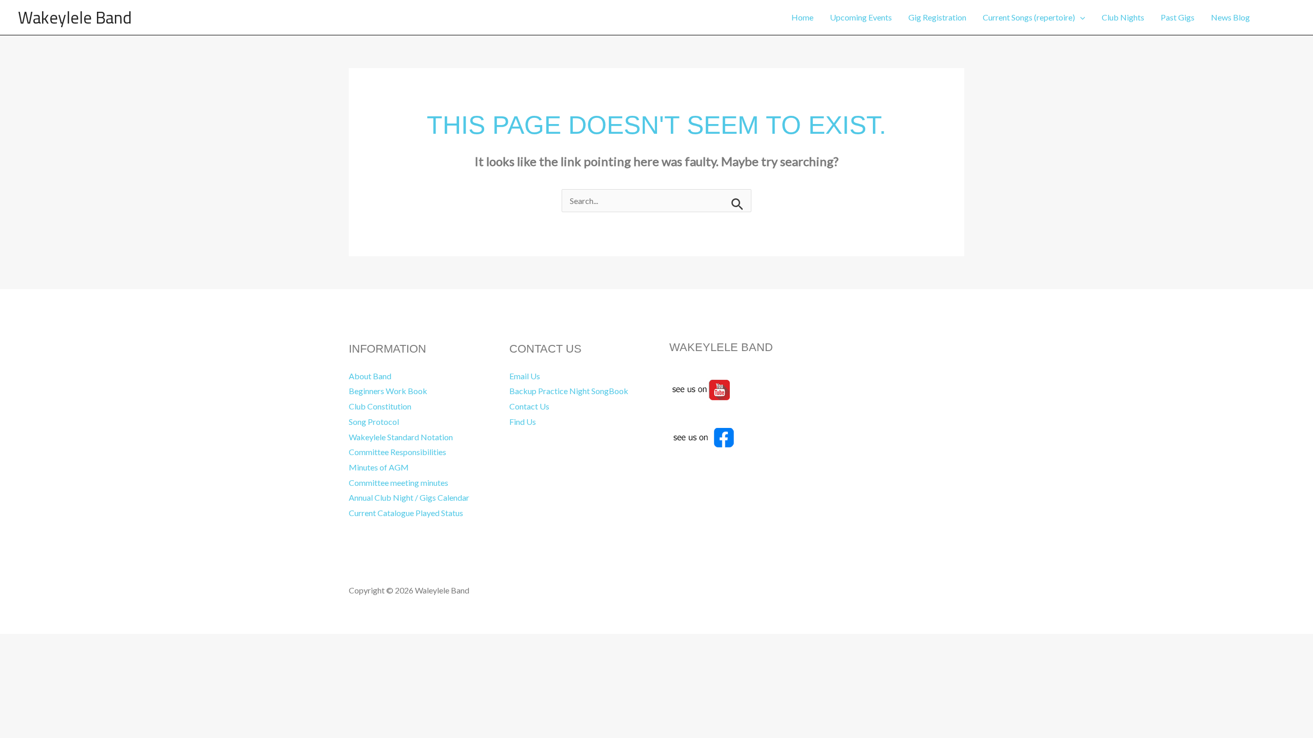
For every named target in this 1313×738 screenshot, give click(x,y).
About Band (370, 376)
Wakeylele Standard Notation (401, 437)
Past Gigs (1178, 17)
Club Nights (1123, 17)
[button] (1080, 17)
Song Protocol (374, 421)
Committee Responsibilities (397, 452)
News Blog (1230, 17)
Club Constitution (380, 406)
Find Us (522, 421)
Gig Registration (937, 17)
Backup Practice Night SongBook (568, 391)
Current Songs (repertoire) (1029, 17)
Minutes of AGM (379, 467)
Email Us (524, 376)
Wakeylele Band (75, 17)
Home (802, 17)
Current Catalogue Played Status (406, 513)
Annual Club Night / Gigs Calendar (409, 497)
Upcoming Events (861, 17)
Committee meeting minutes (398, 482)
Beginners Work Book (388, 391)
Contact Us (529, 406)
